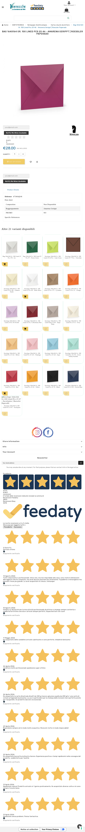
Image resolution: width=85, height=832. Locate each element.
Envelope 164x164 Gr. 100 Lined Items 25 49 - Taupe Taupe (53, 322)
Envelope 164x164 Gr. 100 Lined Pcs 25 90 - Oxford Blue (73, 386)
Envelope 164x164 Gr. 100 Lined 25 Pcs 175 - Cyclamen (52, 289)
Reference (8, 196)
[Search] (68, 18)
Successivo (18, 527)
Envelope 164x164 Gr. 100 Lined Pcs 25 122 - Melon (12, 354)
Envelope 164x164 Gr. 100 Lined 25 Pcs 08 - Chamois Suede (12, 290)
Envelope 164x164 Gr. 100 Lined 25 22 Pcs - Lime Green (53, 257)
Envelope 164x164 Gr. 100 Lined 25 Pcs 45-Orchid (12, 321)
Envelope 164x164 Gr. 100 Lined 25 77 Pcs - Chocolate (73, 257)
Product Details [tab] (13, 190)
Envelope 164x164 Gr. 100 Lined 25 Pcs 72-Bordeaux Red (32, 321)
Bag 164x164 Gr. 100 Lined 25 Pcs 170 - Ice (12, 257)
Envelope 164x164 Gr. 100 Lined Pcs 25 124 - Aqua (53, 354)
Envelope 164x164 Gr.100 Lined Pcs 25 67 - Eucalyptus (11, 406)
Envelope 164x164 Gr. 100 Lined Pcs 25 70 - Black (53, 386)
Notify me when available (16, 133)
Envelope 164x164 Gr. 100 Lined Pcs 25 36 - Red (12, 386)
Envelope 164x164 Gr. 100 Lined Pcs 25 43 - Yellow (32, 386)
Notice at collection (29, 829)
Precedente (8, 527)
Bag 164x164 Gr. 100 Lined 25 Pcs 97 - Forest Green (32, 257)
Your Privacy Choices (50, 829)
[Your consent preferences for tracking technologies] (81, 828)
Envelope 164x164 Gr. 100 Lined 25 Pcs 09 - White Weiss (32, 289)
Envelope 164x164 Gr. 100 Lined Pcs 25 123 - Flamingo (32, 354)
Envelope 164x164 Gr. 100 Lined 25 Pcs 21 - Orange (73, 289)
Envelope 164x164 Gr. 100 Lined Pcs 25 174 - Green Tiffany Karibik (73, 355)
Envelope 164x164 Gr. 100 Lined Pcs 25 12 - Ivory (73, 321)
